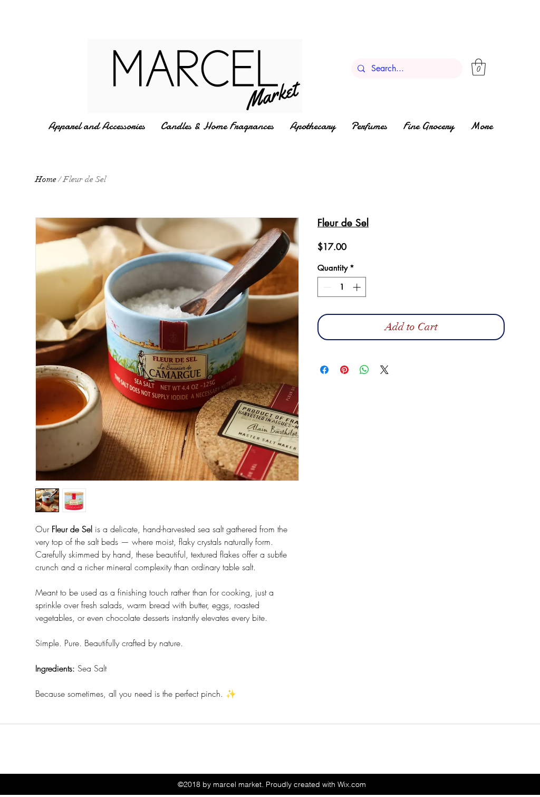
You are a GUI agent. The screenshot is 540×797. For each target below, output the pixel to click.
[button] (478, 67)
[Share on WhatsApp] (364, 369)
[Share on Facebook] (324, 369)
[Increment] (358, 287)
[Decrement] (326, 287)
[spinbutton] (342, 287)
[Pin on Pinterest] (344, 369)
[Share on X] (384, 369)
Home (45, 179)
